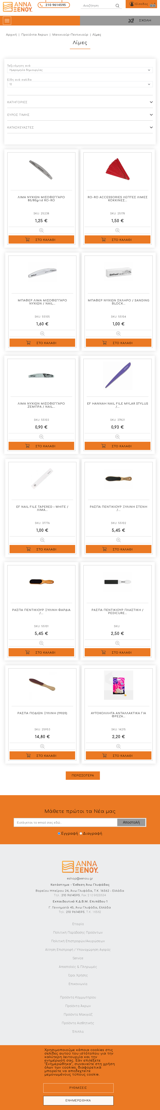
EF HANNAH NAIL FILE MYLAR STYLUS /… (117, 405)
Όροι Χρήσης (78, 975)
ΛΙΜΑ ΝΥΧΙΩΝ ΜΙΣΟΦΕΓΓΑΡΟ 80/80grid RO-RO (41, 199)
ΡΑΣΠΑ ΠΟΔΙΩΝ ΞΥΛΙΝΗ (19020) (42, 713)
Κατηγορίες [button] (17, 102)
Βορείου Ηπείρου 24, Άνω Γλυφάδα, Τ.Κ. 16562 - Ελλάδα (80, 890)
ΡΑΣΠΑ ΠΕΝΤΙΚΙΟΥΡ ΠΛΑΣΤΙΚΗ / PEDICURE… (118, 612)
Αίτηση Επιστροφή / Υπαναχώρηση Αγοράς (78, 950)
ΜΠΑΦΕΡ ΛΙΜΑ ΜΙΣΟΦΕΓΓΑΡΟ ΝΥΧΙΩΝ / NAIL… (42, 302)
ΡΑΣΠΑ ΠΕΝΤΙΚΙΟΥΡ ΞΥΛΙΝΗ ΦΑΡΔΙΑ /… (41, 612)
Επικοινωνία (78, 984)
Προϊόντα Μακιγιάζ (78, 1014)
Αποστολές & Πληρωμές (78, 967)
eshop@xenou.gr (80, 878)
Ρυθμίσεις (78, 1087)
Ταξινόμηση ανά (19, 65)
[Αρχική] (19, 7)
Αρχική (11, 34)
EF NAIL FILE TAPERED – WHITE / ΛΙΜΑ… (42, 508)
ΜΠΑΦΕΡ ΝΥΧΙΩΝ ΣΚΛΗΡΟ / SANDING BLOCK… (118, 302)
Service (78, 958)
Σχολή (145, 20)
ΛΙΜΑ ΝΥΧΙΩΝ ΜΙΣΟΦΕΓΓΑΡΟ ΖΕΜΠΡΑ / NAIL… (41, 405)
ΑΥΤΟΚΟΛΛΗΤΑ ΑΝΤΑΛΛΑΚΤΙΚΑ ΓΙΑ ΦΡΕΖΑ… (118, 715)
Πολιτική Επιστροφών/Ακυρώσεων (78, 941)
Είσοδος (141, 4)
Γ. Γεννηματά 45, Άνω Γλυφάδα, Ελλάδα (80, 907)
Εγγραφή (69, 833)
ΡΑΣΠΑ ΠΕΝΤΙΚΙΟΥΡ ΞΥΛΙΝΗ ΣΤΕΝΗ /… (118, 508)
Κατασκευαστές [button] (20, 127)
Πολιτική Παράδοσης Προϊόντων (78, 932)
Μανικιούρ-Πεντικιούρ (70, 34)
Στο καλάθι (45, 240)
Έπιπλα (78, 1031)
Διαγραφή (92, 833)
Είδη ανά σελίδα (19, 79)
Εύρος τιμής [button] (18, 115)
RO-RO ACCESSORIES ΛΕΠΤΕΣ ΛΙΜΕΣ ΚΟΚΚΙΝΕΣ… (118, 199)
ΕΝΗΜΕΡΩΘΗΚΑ (78, 1100)
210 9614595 (70, 895)
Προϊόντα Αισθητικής (78, 1023)
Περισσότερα (83, 775)
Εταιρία (78, 924)
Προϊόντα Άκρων (34, 34)
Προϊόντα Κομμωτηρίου (78, 997)
